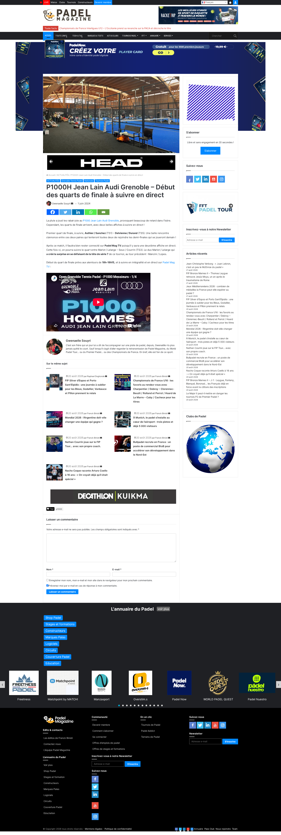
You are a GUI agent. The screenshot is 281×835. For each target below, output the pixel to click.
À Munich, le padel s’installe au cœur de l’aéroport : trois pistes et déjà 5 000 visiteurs (153, 422)
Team (234, 829)
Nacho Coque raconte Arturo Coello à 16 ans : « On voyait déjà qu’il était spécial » (86, 475)
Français (209, 2)
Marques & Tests (95, 36)
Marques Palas (51, 789)
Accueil (48, 35)
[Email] (103, 212)
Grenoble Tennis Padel (72, 180)
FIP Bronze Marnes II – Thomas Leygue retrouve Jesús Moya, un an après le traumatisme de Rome (207, 276)
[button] (119, 705)
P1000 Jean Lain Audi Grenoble (101, 220)
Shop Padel (50, 771)
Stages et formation (54, 777)
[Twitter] (65, 212)
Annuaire (154, 36)
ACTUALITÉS (63, 175)
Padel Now (140, 699)
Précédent (51, 161)
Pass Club (209, 829)
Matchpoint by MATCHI (24, 699)
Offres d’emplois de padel (106, 742)
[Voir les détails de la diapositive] (111, 162)
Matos (54, 2)
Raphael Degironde (96, 376)
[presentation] (2, 684)
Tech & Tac (77, 36)
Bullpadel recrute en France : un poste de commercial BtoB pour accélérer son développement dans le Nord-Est (208, 361)
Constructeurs (85, 2)
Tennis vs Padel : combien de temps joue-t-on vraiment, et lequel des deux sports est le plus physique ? (114, 28)
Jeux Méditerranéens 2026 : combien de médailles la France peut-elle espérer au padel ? (207, 289)
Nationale (88, 180)
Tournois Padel (129, 36)
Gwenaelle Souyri (61, 203)
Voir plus (48, 765)
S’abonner (210, 150)
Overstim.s (102, 699)
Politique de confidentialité (118, 829)
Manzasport (63, 699)
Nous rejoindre (223, 829)
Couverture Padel (53, 807)
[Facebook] (53, 212)
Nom (49, 569)
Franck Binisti (161, 376)
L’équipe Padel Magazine (57, 750)
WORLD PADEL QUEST (179, 699)
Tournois (71, 2)
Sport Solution (257, 699)
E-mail (116, 569)
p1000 (59, 509)
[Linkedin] (78, 212)
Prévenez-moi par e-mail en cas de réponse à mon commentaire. (82, 585)
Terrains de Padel (150, 736)
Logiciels (48, 795)
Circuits (48, 801)
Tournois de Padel (150, 724)
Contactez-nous (52, 744)
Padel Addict (148, 730)
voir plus (163, 609)
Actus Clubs (112, 36)
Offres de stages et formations (108, 748)
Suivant (171, 161)
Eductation (49, 813)
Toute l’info (61, 36)
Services (167, 36)
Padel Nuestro (218, 699)
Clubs (62, 2)
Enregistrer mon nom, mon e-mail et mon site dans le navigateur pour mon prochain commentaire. (101, 580)
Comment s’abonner (103, 730)
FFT (143, 36)
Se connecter (99, 736)
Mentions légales (93, 829)
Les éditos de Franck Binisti (58, 738)
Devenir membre (103, 2)
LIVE (46, 2)
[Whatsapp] (91, 212)
